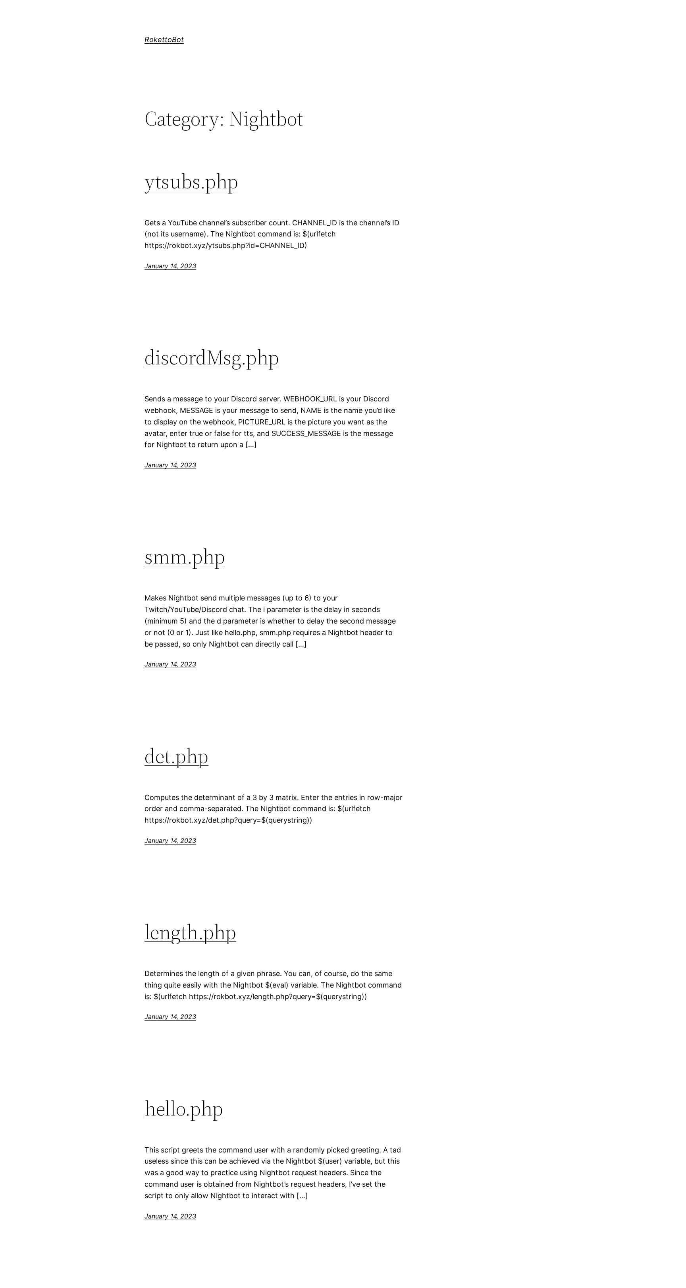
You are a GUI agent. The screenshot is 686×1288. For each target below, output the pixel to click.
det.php (176, 756)
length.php (190, 932)
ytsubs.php (191, 181)
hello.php (184, 1108)
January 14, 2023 (170, 266)
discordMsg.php (212, 357)
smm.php (185, 556)
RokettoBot (164, 39)
